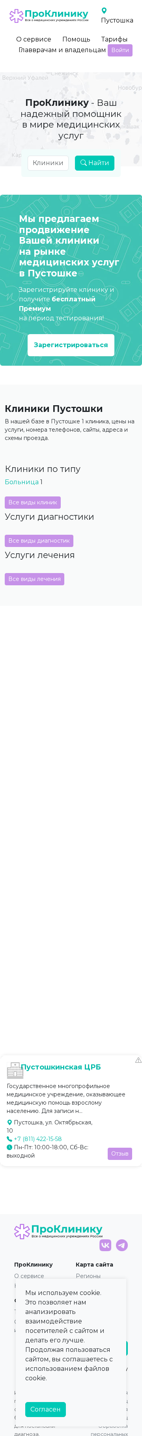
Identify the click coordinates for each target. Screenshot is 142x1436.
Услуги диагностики (49, 516)
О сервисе (33, 39)
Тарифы (114, 39)
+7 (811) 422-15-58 (38, 1139)
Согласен (45, 1409)
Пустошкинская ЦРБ (61, 1067)
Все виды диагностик (39, 540)
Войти (120, 50)
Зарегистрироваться (71, 345)
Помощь (76, 39)
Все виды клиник (32, 502)
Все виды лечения (34, 579)
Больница (22, 482)
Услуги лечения (40, 555)
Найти (98, 163)
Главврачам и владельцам (62, 50)
